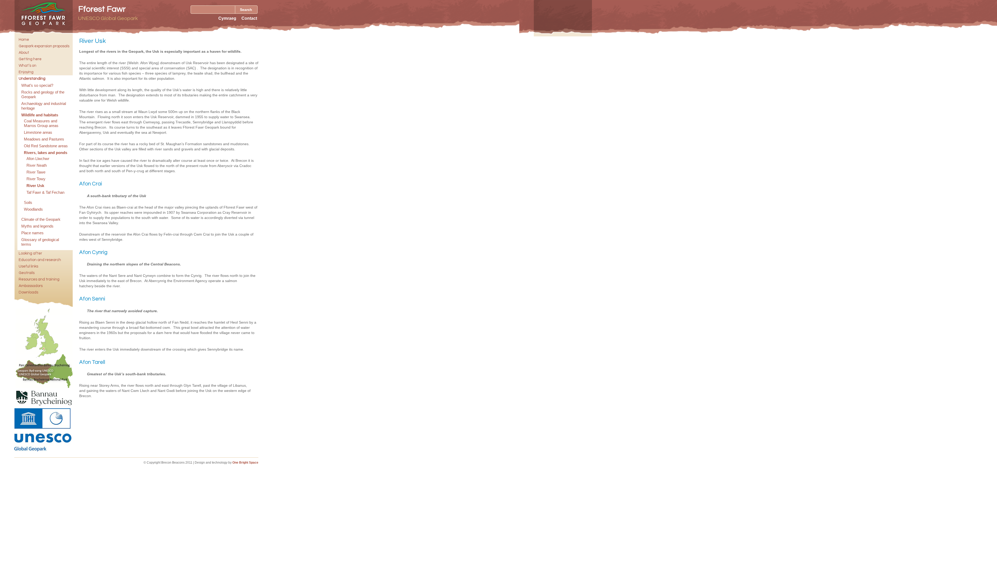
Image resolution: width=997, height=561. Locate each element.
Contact (249, 18)
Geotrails (27, 273)
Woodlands (33, 209)
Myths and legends (37, 226)
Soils (28, 202)
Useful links (28, 266)
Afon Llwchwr (37, 158)
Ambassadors (31, 286)
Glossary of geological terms (40, 241)
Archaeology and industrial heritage (43, 105)
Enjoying (26, 72)
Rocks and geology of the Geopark (42, 94)
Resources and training (39, 279)
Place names (32, 233)
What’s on (27, 66)
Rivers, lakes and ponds (45, 152)
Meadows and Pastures (44, 139)
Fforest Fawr (102, 9)
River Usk (35, 185)
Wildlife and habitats (39, 115)
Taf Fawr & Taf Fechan (45, 192)
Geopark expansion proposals (44, 46)
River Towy (35, 179)
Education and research (40, 260)
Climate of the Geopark (40, 219)
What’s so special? (37, 85)
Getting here (30, 59)
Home (24, 40)
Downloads (28, 292)
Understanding (32, 79)
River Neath (36, 165)
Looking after (30, 253)
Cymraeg (227, 18)
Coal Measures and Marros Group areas (41, 123)
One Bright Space (245, 462)
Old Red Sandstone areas (46, 146)
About (24, 53)
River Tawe (35, 172)
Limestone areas (38, 132)
